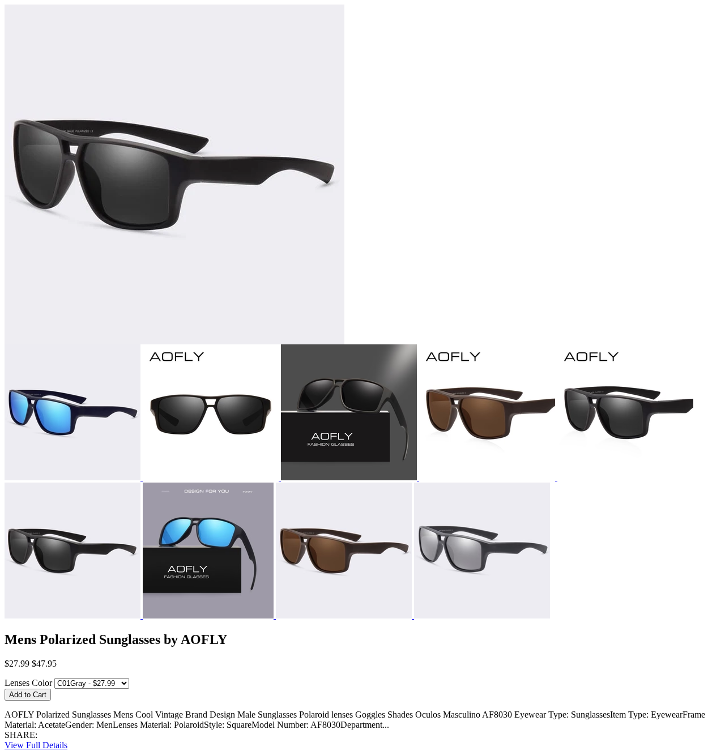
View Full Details (36, 745)
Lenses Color (28, 683)
